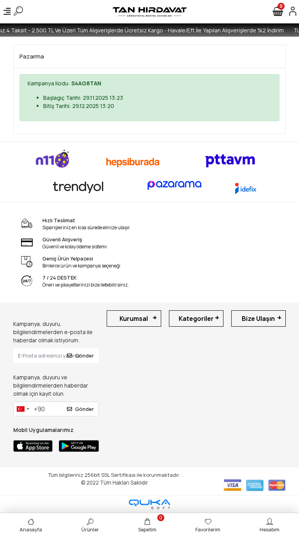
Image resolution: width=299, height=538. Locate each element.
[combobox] (23, 409)
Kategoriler (196, 318)
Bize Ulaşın (258, 318)
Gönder (84, 355)
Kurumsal (134, 318)
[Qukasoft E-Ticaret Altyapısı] (149, 504)
